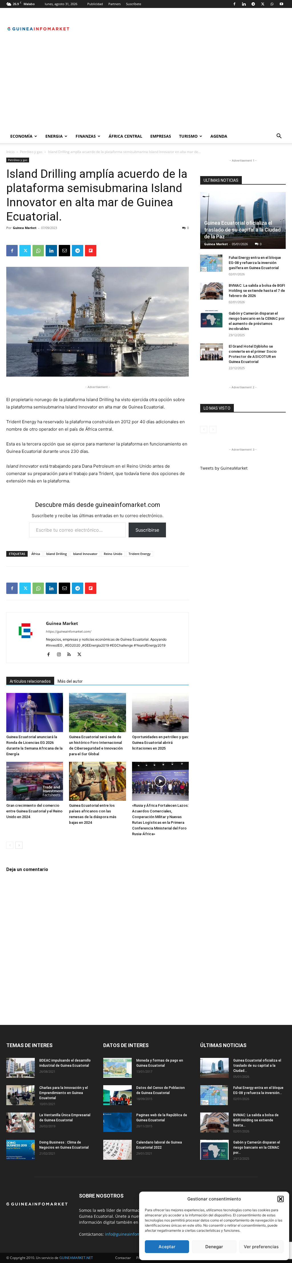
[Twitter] (262, 4)
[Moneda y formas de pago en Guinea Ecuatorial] (117, 1068)
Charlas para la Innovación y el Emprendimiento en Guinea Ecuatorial (63, 1093)
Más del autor (70, 681)
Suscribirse (147, 530)
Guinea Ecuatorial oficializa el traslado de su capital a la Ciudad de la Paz (242, 230)
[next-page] (19, 845)
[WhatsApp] (272, 4)
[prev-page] (9, 845)
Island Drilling (56, 554)
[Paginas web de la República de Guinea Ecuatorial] (117, 1122)
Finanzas (86, 136)
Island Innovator (85, 554)
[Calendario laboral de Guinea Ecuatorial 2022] (117, 1150)
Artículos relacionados (30, 681)
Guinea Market (24, 228)
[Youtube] (281, 4)
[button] (280, 1199)
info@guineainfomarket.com (132, 1234)
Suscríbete (133, 4)
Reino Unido (113, 554)
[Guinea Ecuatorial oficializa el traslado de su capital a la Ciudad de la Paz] (214, 1068)
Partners (114, 4)
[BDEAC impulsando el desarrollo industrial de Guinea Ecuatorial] (20, 1068)
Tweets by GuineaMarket (224, 468)
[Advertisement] (146, 87)
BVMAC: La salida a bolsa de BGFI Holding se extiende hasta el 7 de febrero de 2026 (257, 290)
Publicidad (95, 4)
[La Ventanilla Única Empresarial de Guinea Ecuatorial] (20, 1122)
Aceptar (167, 1246)
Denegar (214, 1246)
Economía (21, 136)
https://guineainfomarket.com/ (68, 631)
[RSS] (71, 654)
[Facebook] (234, 4)
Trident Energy (140, 554)
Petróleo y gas (31, 151)
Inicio (10, 151)
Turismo (188, 136)
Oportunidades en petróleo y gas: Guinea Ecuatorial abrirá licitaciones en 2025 (160, 742)
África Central (125, 136)
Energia (54, 136)
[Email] (64, 250)
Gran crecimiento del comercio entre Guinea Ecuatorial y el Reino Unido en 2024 (34, 811)
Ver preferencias (261, 1246)
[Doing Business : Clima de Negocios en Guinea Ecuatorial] (20, 1150)
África (35, 554)
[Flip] (90, 250)
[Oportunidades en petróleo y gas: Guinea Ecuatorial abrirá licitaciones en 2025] (160, 712)
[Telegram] (253, 4)
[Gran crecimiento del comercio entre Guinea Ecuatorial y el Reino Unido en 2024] (34, 781)
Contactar (123, 1257)
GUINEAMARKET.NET (76, 1257)
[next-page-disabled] (212, 429)
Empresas (160, 136)
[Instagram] (61, 654)
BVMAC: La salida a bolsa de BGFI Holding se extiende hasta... (256, 1120)
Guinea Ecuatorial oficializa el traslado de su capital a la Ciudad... (257, 1065)
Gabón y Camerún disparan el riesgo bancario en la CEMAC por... (256, 1147)
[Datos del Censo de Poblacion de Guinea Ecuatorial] (117, 1095)
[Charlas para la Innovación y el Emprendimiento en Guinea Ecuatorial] (20, 1095)
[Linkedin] (244, 4)
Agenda (218, 136)
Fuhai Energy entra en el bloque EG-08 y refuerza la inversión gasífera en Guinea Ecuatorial (255, 262)
